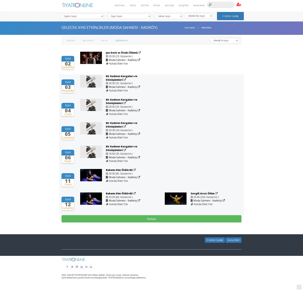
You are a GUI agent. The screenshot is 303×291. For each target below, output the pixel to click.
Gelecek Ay (122, 40)
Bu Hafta (88, 40)
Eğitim (145, 5)
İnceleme (199, 5)
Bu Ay (104, 40)
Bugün (71, 40)
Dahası (151, 219)
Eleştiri (184, 5)
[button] (239, 4)
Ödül (133, 5)
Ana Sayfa (190, 27)
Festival (120, 5)
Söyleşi (169, 5)
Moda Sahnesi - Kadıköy (123, 60)
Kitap (157, 5)
